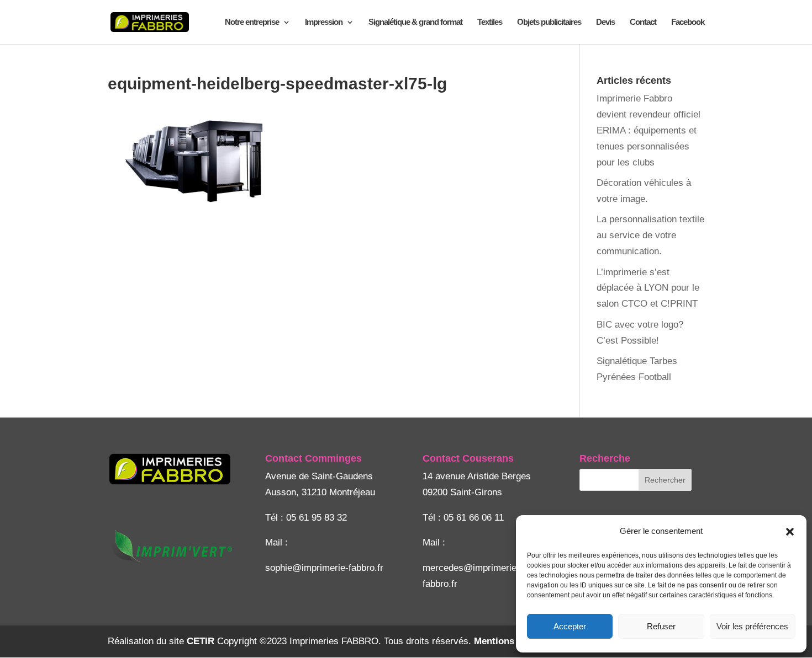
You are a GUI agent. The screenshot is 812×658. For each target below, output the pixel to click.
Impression (323, 22)
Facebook (687, 22)
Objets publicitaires (549, 22)
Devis (605, 22)
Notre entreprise (252, 22)
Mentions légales (511, 641)
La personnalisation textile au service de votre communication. (650, 235)
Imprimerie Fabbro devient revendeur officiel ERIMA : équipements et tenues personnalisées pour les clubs (648, 130)
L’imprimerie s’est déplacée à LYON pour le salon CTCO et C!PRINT (648, 288)
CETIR (200, 641)
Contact (643, 22)
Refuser (661, 626)
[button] (789, 531)
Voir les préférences (752, 626)
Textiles (489, 22)
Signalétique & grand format (415, 22)
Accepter (569, 626)
